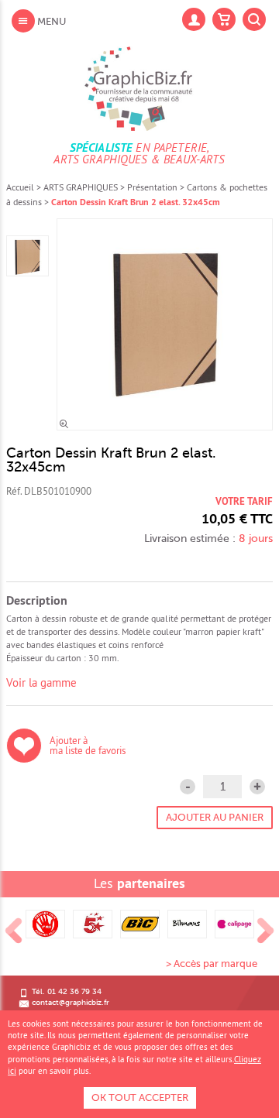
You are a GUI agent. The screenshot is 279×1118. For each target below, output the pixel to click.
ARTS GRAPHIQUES (80, 187)
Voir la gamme (41, 682)
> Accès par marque (211, 964)
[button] (257, 786)
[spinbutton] (222, 786)
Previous (13, 931)
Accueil (20, 187)
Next (265, 931)
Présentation (152, 187)
